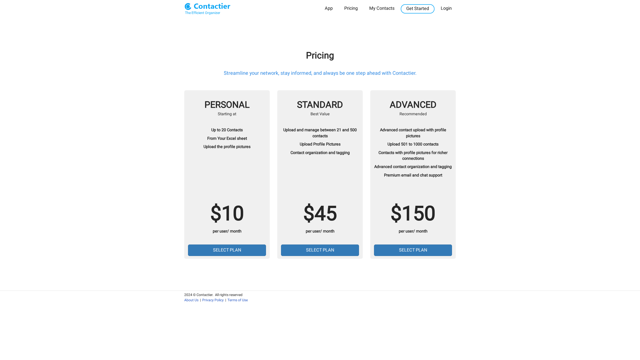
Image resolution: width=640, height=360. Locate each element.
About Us (191, 300)
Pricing (351, 8)
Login (446, 8)
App (329, 8)
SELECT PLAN (227, 250)
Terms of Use (238, 300)
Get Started (417, 8)
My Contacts (381, 8)
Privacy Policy (213, 300)
